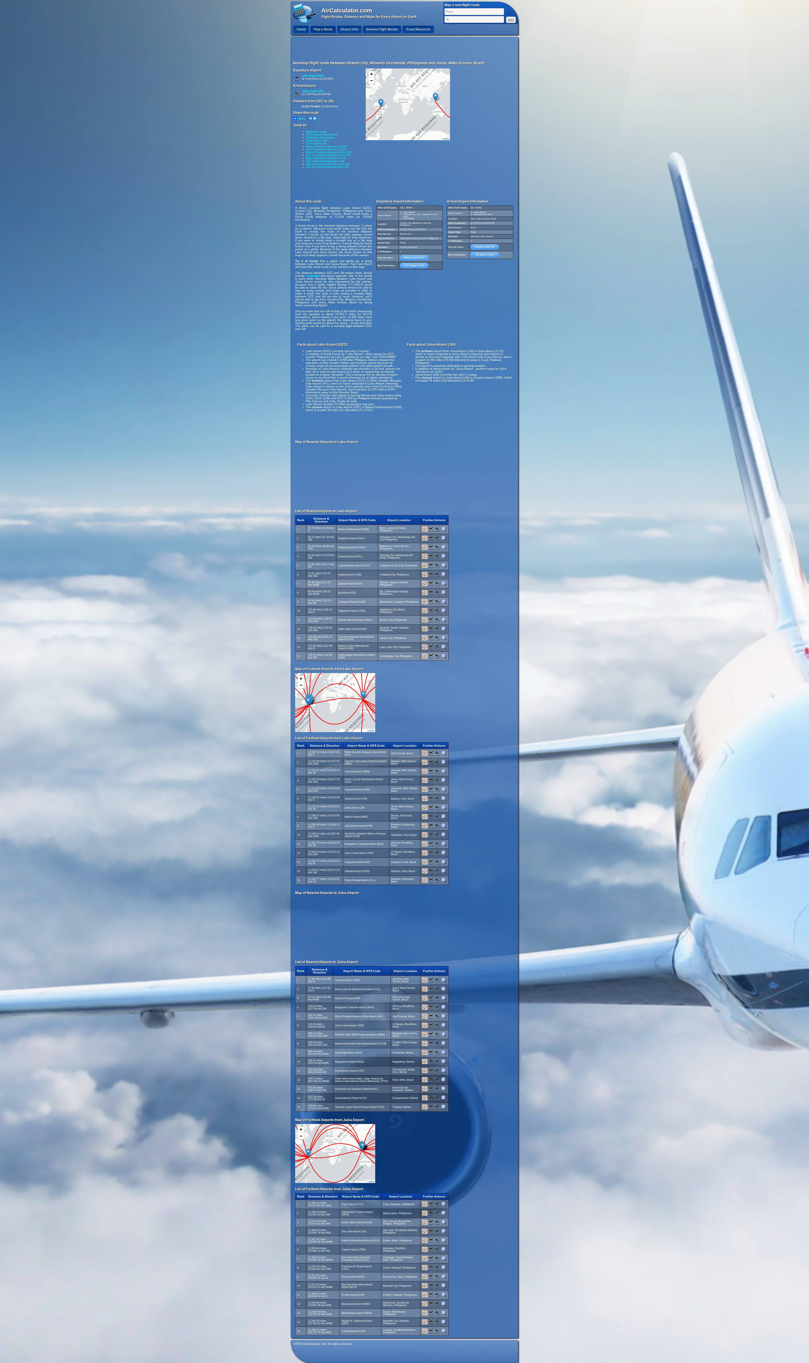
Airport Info (349, 29)
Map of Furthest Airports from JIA (328, 164)
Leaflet (445, 138)
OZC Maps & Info (414, 265)
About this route (316, 131)
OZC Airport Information (322, 134)
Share (302, 118)
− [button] (371, 80)
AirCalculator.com (346, 10)
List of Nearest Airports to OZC (326, 149)
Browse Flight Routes (382, 29)
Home (301, 29)
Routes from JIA (485, 247)
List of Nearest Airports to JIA (325, 161)
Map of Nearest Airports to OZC (327, 146)
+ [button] (371, 74)
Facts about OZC (317, 140)
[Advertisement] (405, 48)
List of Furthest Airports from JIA (327, 167)
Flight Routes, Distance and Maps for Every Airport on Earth (369, 17)
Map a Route (323, 29)
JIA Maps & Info (484, 254)
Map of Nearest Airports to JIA (326, 158)
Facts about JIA (316, 143)
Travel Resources (418, 29)
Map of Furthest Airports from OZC (329, 152)
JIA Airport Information (320, 137)
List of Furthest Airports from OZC (328, 155)
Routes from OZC (414, 257)
